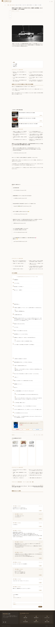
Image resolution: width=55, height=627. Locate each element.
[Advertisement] (27, 18)
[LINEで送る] (10, 15)
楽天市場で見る (17, 429)
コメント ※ (14, 596)
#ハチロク (28, 149)
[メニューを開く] (52, 1)
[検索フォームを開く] (50, 1)
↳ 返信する (40, 510)
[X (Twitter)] (3, 622)
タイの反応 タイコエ (7, 1)
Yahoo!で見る (37, 429)
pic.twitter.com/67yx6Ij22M (17, 150)
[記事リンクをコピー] (10, 17)
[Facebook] (5, 622)
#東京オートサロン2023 (37, 149)
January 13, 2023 (23, 152)
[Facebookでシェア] (10, 13)
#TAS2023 (31, 149)
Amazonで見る (27, 429)
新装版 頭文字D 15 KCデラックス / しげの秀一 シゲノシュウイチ (28, 423)
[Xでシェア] (10, 10)
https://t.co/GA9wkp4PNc (17, 149)
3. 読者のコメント (15, 66)
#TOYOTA (22, 149)
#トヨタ (25, 149)
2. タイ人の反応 (15, 65)
